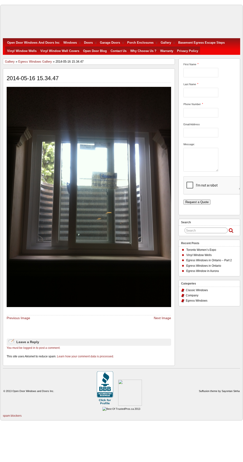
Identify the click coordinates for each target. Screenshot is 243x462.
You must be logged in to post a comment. (33, 348)
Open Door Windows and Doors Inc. (33, 391)
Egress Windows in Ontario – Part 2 (209, 260)
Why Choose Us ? (143, 51)
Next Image (162, 318)
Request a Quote (197, 202)
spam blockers (12, 415)
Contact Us (118, 51)
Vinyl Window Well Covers (59, 51)
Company (192, 295)
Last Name (189, 84)
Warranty (166, 51)
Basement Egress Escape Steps (201, 42)
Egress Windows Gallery (35, 61)
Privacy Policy (187, 51)
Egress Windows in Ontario (203, 265)
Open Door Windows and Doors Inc (33, 42)
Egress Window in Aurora (202, 271)
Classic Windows (197, 290)
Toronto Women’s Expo (201, 250)
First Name (189, 64)
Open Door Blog (95, 51)
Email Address (191, 124)
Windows (70, 42)
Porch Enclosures (140, 42)
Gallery (166, 42)
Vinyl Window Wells (22, 51)
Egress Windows (196, 300)
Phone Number (192, 104)
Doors (88, 42)
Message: (189, 144)
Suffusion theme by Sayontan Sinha (219, 391)
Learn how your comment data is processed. (85, 356)
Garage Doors (110, 42)
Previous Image (18, 318)
